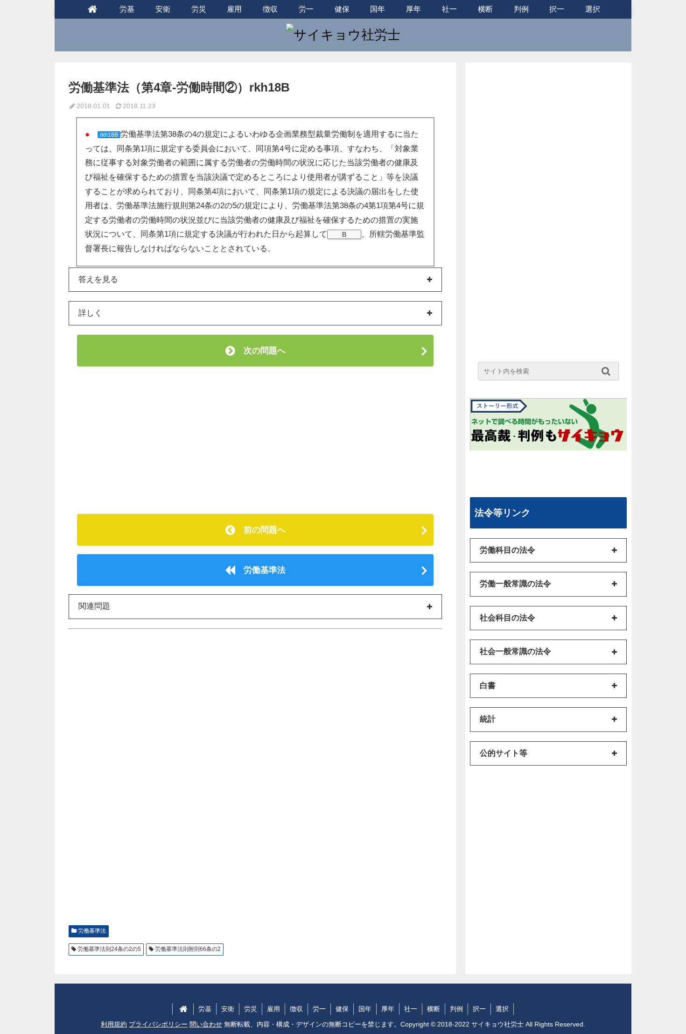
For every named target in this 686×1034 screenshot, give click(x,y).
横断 (433, 1009)
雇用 (273, 1009)
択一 (479, 1009)
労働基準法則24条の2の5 (109, 949)
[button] (608, 371)
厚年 (387, 1009)
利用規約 (114, 1024)
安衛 (227, 1009)
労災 (250, 1009)
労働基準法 (260, 570)
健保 (342, 1009)
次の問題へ (260, 350)
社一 (410, 1009)
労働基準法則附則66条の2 (188, 949)
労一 (319, 1009)
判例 (456, 1009)
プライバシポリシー (158, 1024)
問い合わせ (205, 1024)
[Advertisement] (255, 440)
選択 (502, 1009)
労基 (204, 1009)
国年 (364, 1009)
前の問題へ (260, 530)
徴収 (296, 1009)
